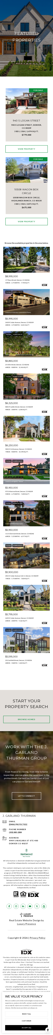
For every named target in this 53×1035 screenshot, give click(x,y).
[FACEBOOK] (9, 906)
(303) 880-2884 (15, 832)
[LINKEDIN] (23, 906)
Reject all (26, 1014)
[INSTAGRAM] (16, 906)
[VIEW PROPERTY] (26, 147)
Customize (26, 1021)
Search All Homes (26, 674)
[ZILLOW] (43, 906)
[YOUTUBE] (30, 906)
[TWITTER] (36, 906)
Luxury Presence (26, 923)
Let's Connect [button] (26, 796)
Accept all (26, 1028)
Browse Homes (26, 719)
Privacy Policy (37, 937)
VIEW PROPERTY (26, 149)
